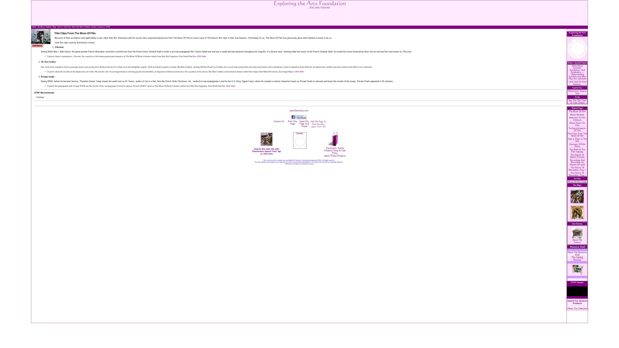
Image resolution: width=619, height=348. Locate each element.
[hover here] (37, 45)
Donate (299, 133)
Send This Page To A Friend (304, 123)
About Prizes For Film (577, 124)
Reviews (577, 260)
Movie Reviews (577, 114)
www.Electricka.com (299, 110)
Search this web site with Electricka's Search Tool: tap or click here (266, 151)
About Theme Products (335, 156)
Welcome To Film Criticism (577, 118)
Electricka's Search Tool (577, 92)
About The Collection (577, 308)
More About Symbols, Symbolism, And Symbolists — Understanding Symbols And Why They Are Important (577, 72)
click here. (202, 56)
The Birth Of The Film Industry (577, 150)
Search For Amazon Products (577, 302)
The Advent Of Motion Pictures (577, 156)
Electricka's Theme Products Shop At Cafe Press (335, 150)
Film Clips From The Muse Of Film (577, 134)
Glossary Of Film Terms (577, 145)
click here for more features (577, 83)
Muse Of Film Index (577, 182)
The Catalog (577, 257)
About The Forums (577, 241)
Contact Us (279, 121)
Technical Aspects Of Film (577, 129)
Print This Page (292, 122)
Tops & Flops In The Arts (577, 140)
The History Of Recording (577, 168)
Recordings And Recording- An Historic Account (577, 162)
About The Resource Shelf (577, 253)
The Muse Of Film (577, 111)
